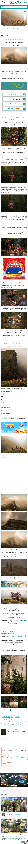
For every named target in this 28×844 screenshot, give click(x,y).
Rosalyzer (8, 813)
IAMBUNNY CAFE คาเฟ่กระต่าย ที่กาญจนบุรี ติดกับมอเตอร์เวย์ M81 (14, 815)
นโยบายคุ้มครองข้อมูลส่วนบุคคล (13, 838)
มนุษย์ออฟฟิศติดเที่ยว (14, 557)
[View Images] (5, 699)
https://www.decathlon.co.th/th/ (14, 636)
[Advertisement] (14, 476)
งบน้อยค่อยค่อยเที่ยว (6, 416)
